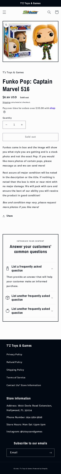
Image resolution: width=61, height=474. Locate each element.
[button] (4, 12)
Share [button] (10, 216)
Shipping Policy (15, 370)
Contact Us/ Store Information (24, 385)
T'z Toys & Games (26, 468)
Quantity (7, 118)
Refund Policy (14, 362)
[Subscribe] (50, 453)
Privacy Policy (14, 355)
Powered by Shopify (40, 468)
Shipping (6, 102)
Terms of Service (16, 378)
